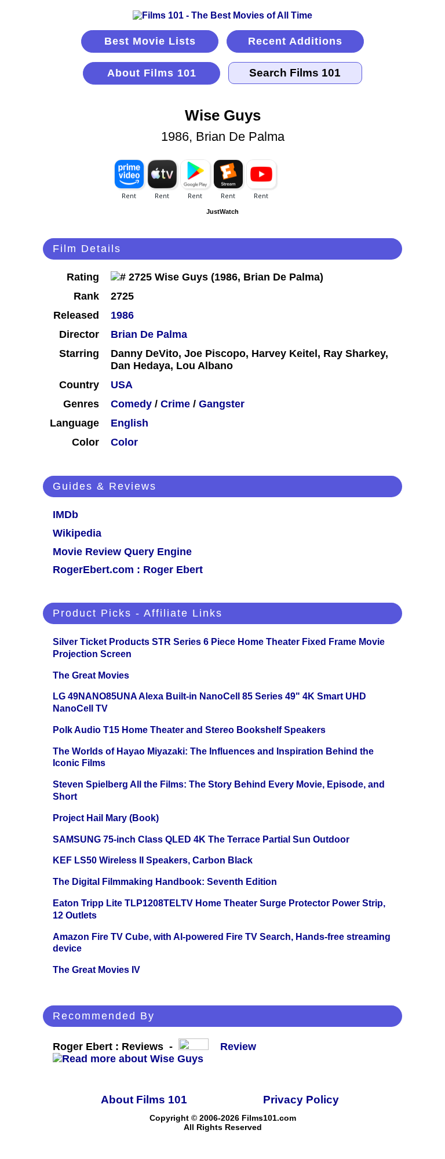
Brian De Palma (149, 334)
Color (124, 442)
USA (122, 385)
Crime (175, 404)
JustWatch (222, 211)
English (129, 423)
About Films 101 (151, 73)
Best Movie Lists (150, 41)
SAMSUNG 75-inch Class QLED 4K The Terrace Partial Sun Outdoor (201, 839)
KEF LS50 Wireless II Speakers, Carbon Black (153, 860)
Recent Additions (295, 41)
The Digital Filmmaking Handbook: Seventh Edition (165, 882)
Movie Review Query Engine (122, 551)
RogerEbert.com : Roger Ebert (128, 569)
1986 (122, 315)
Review (241, 1046)
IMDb (65, 514)
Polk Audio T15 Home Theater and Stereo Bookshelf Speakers (189, 730)
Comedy (131, 404)
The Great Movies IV (96, 970)
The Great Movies (91, 675)
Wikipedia (77, 533)
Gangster (222, 404)
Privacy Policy (301, 1100)
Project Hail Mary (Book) (106, 818)
